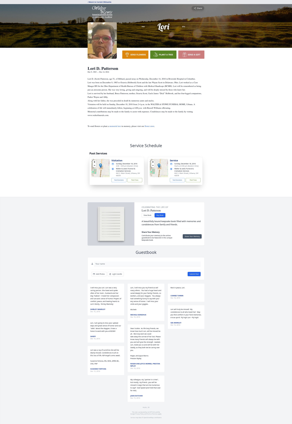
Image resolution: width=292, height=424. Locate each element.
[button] (100, 165)
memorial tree (115, 126)
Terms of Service (152, 414)
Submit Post (194, 274)
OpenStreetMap (148, 418)
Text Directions (119, 180)
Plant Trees (134, 180)
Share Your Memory (192, 236)
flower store (149, 126)
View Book (147, 215)
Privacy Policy (139, 414)
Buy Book (159, 215)
